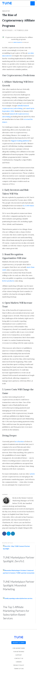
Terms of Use (19, 668)
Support (19, 655)
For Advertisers (19, 648)
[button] (32, 3)
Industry (6, 11)
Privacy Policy (18, 665)
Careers (19, 662)
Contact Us (18, 658)
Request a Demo (19, 642)
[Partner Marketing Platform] (7, 3)
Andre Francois (17, 42)
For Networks (18, 651)
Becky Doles (7, 30)
